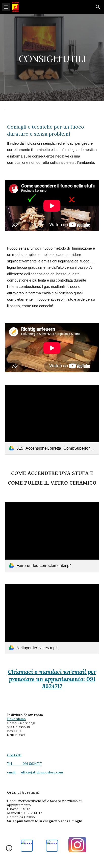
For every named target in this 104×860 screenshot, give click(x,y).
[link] (52, 419)
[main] (52, 57)
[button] (6, 7)
